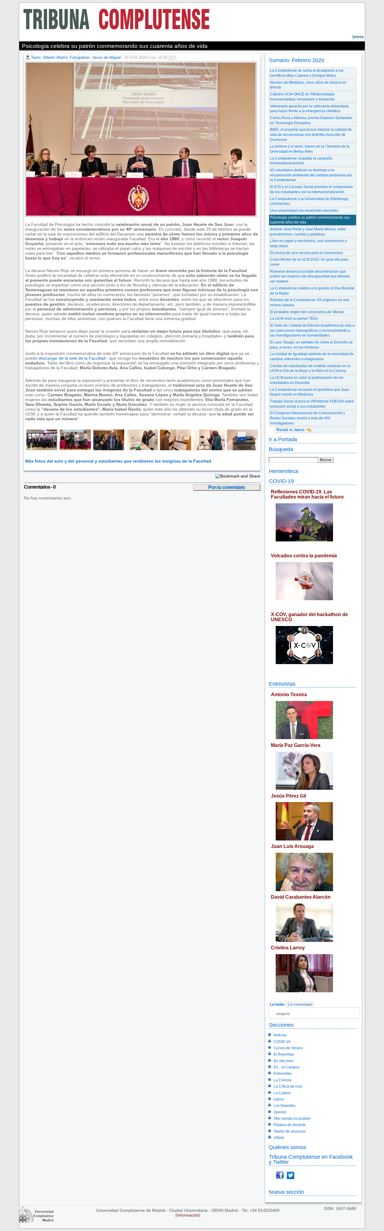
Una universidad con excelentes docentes (304, 210)
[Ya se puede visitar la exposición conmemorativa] (141, 448)
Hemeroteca (283, 471)
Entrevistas (282, 684)
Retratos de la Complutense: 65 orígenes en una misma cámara (309, 302)
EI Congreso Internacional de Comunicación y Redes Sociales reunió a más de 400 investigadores (307, 418)
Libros (279, 1099)
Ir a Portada (283, 439)
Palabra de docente (290, 1125)
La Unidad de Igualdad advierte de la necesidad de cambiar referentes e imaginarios (312, 356)
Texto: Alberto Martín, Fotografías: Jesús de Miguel (76, 57)
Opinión (280, 1112)
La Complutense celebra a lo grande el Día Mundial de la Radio (312, 290)
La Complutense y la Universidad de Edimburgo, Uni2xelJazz (309, 201)
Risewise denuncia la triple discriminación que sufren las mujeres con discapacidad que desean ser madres (310, 276)
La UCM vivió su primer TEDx (294, 318)
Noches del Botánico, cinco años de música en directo (308, 85)
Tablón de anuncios (290, 1131)
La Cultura (282, 1093)
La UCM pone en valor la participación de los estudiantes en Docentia (307, 380)
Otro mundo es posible (292, 1118)
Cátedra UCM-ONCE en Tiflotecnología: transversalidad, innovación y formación (302, 96)
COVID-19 (281, 481)
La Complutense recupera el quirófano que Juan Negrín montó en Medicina (309, 392)
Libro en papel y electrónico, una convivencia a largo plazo (308, 243)
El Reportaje (284, 1054)
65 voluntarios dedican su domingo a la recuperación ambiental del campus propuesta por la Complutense (311, 175)
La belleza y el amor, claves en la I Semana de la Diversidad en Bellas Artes (310, 149)
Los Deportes (285, 1106)
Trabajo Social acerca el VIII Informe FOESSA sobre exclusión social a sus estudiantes (312, 404)
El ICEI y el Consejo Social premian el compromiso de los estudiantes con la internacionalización (311, 189)
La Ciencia (282, 1080)
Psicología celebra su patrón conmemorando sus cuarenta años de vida (310, 220)
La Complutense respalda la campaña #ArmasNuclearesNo (301, 161)
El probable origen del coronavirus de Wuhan (307, 312)
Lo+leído (277, 1004)
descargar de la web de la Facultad (71, 358)
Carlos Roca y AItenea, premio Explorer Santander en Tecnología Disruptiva (311, 120)
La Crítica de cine (288, 1086)
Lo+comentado (300, 1004)
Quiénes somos (287, 1147)
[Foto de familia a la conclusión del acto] (41, 448)
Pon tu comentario (226, 487)
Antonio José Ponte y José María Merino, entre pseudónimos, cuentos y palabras (308, 231)
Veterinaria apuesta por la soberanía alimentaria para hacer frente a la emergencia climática (309, 108)
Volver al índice (290, 429)
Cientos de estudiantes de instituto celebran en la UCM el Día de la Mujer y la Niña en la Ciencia (310, 368)
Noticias (280, 1035)
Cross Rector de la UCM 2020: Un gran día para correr (309, 262)
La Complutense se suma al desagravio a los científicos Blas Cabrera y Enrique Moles (307, 73)
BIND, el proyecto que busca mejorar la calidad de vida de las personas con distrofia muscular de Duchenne (311, 134)
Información (188, 1215)
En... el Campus (286, 1067)
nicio (358, 36)
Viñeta (279, 1138)
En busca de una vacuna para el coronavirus (306, 253)
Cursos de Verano (288, 1048)
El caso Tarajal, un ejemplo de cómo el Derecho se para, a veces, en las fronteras (311, 344)
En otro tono (283, 1061)
